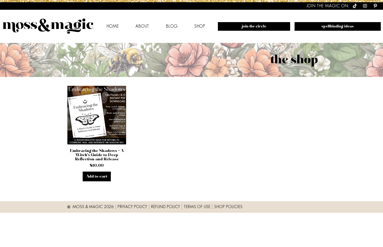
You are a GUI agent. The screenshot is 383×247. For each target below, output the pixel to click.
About (142, 26)
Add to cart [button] (96, 176)
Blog (172, 26)
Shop (199, 26)
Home (112, 26)
